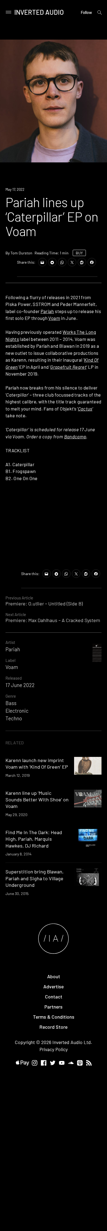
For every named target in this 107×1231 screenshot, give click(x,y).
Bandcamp (75, 436)
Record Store (53, 1027)
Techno (13, 718)
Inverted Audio (39, 12)
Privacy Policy (54, 1049)
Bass (10, 703)
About (53, 976)
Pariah (47, 311)
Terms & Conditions (53, 1017)
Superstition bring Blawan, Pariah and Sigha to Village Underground (34, 878)
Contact (53, 997)
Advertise (53, 986)
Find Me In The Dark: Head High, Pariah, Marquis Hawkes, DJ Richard (33, 839)
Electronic (17, 710)
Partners (53, 1007)
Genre (10, 696)
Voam (54, 318)
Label (10, 660)
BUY (79, 253)
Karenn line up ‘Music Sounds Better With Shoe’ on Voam (37, 799)
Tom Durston (21, 253)
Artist (10, 642)
